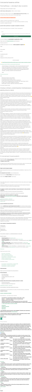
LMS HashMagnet (14, 311)
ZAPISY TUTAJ (20, 239)
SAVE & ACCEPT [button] (3, 386)
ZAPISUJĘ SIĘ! (16, 36)
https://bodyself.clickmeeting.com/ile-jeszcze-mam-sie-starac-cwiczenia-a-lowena (16, 62)
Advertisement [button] (3, 376)
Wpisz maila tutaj (12, 247)
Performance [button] (2, 366)
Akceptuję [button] (2, 315)
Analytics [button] (1, 370)
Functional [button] (2, 361)
